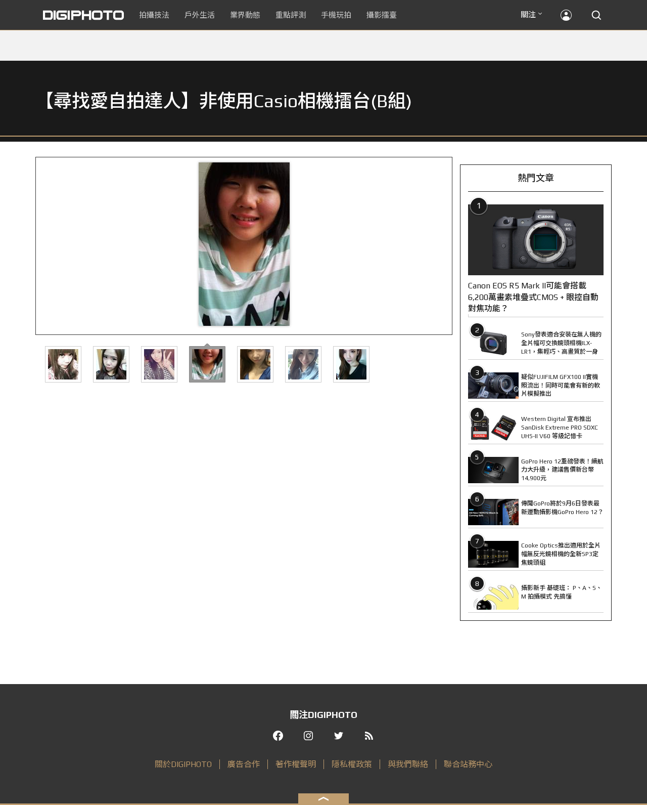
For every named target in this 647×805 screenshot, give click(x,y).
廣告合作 (243, 764)
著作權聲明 (295, 764)
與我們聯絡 (408, 764)
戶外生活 (199, 15)
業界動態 (245, 15)
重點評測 (290, 15)
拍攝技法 (154, 15)
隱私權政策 (352, 764)
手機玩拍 (336, 15)
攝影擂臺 (381, 15)
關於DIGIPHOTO (183, 764)
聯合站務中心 (468, 764)
